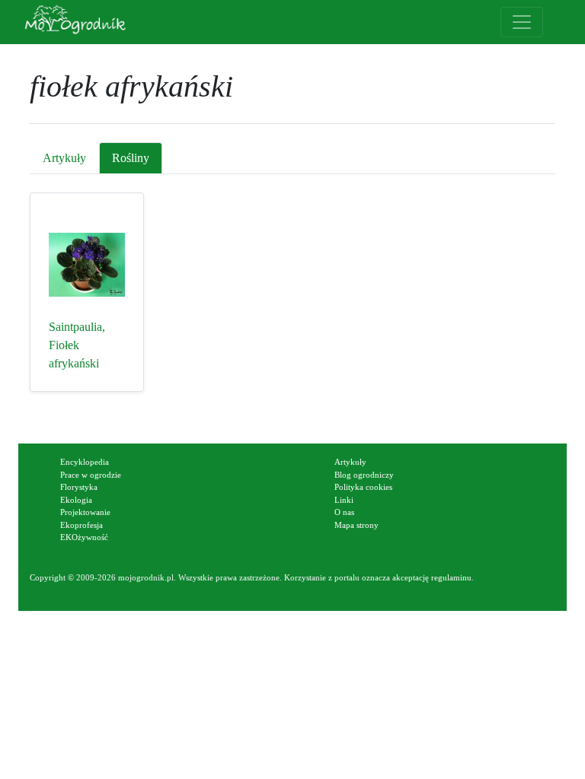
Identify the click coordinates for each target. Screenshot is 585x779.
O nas (344, 512)
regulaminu (451, 577)
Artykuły (64, 157)
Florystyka (79, 486)
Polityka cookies (363, 486)
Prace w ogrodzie (90, 474)
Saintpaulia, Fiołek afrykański (77, 345)
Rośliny (130, 157)
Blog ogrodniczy (364, 474)
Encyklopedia (84, 461)
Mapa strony (356, 524)
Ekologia (76, 499)
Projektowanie (85, 512)
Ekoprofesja (81, 524)
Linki (343, 499)
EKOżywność (84, 537)
